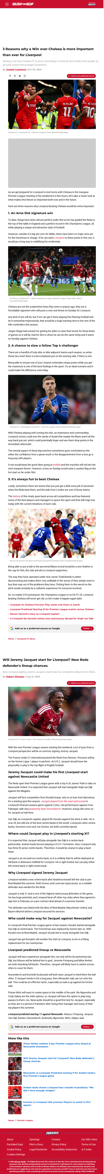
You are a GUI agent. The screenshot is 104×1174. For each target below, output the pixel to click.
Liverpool (59, 237)
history (17, 496)
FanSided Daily (15, 1144)
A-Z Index (86, 1149)
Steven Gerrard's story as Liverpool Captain (34, 614)
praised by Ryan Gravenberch (45, 808)
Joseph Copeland (16, 69)
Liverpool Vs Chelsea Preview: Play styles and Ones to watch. (45, 604)
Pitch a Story (36, 1144)
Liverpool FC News (26, 639)
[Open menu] (7, 4)
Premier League (25, 1120)
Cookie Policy (14, 1149)
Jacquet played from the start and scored (63, 801)
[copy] (25, 76)
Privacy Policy (59, 1144)
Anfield (57, 464)
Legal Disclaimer (38, 1149)
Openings (34, 1139)
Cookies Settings (16, 1154)
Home (11, 639)
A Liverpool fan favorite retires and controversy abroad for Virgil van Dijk (51, 618)
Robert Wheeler (15, 676)
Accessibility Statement (64, 1149)
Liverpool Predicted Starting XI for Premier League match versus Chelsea (52, 609)
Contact (56, 1139)
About (10, 1139)
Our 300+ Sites (89, 1139)
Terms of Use (88, 1144)
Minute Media (20, 1162)
